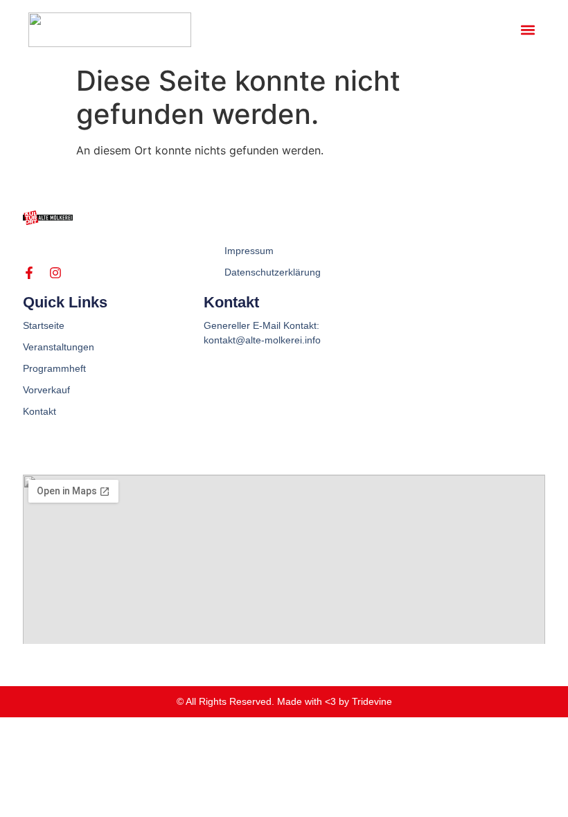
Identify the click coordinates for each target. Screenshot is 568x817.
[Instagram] (55, 273)
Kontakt (39, 411)
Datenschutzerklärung (272, 272)
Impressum (249, 250)
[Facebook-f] (29, 273)
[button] (528, 29)
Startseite (43, 325)
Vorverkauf (46, 389)
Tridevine (372, 701)
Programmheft (54, 368)
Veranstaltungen (58, 346)
